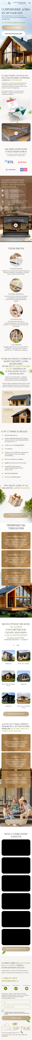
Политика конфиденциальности (11, 1032)
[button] (13, 33)
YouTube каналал (27, 985)
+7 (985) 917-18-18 (22, 3)
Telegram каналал (6, 985)
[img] (29, 3)
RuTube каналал (16, 985)
